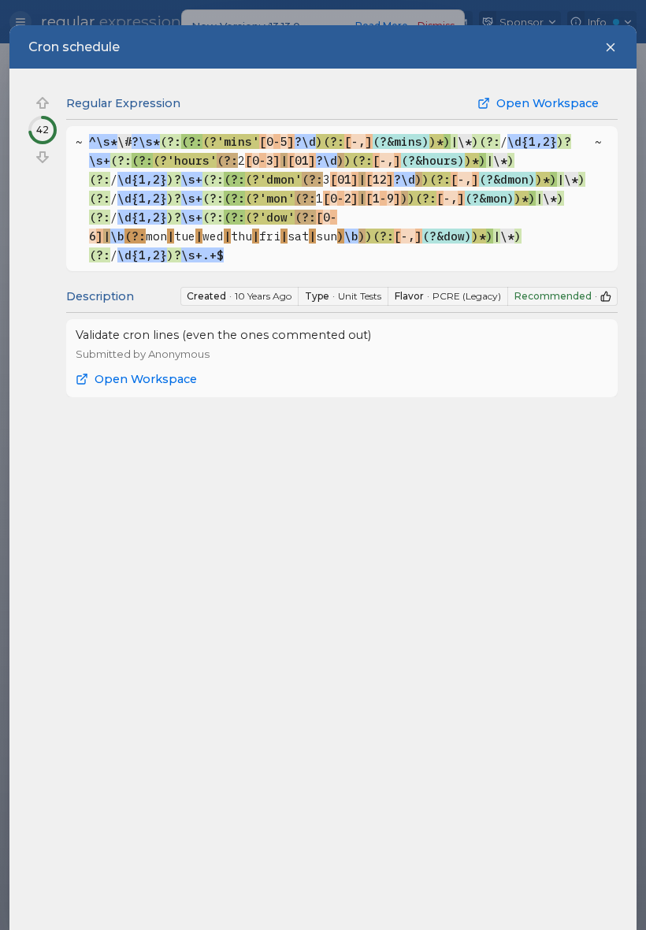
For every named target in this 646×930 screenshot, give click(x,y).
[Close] (610, 47)
